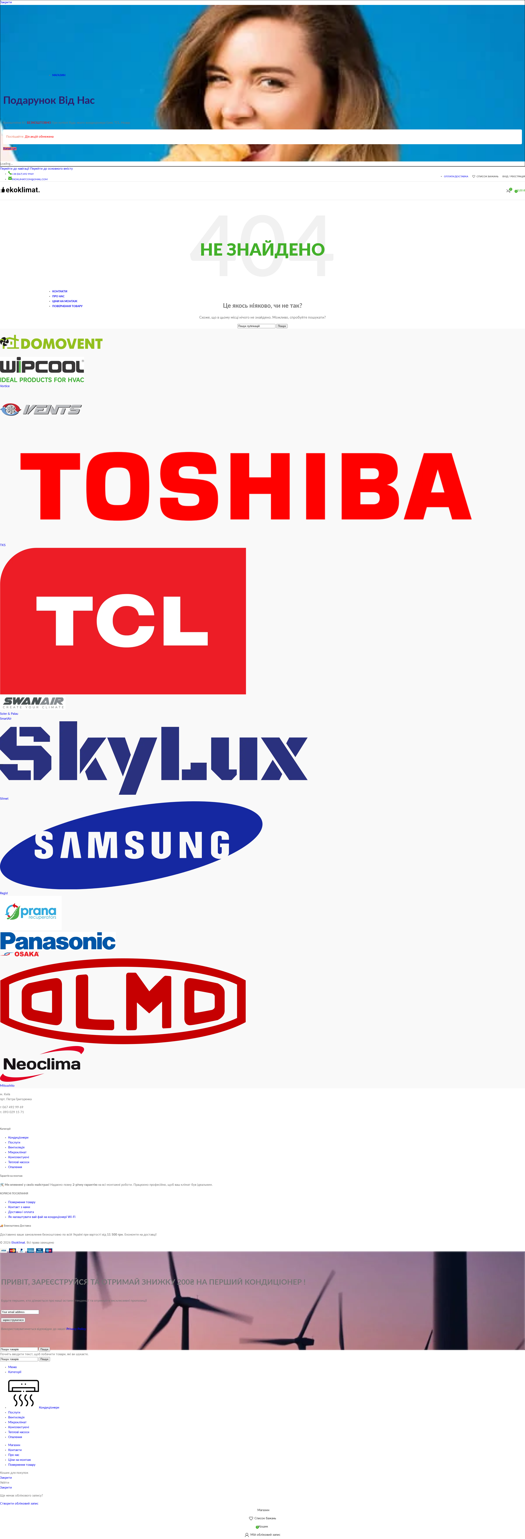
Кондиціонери (18, 1137)
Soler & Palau (9, 713)
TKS (3, 545)
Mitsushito (7, 1085)
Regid (4, 893)
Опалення (15, 1167)
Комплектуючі (18, 1157)
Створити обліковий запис (19, 1503)
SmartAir (5, 718)
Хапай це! (10, 148)
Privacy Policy (76, 1329)
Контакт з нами (19, 1207)
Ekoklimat (18, 1242)
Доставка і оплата (21, 1212)
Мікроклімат (17, 1152)
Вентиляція (16, 1147)
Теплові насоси (18, 1162)
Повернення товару (21, 1202)
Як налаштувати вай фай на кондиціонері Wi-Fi (41, 1217)
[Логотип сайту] (20, 194)
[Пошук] (502, 191)
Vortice (5, 386)
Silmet (4, 798)
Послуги (14, 1142)
